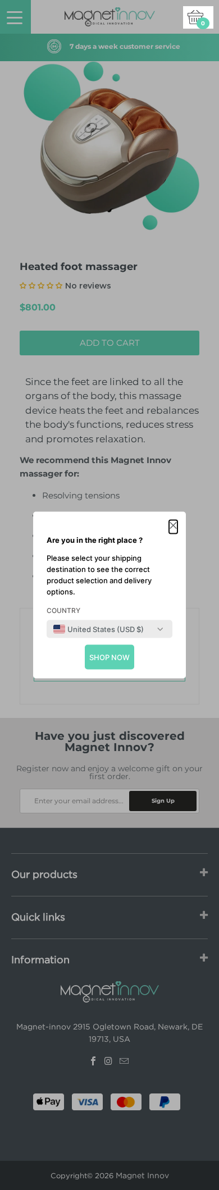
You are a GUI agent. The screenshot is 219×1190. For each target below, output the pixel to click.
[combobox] (98, 629)
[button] (173, 527)
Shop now (109, 657)
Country (63, 610)
